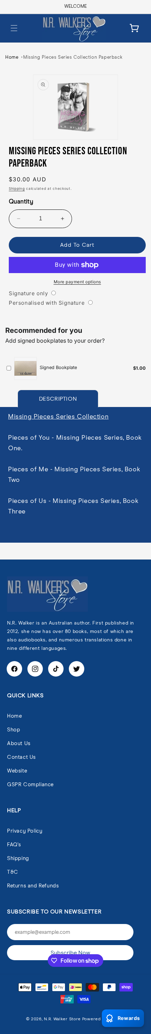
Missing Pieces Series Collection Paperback (72, 57)
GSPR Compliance (30, 784)
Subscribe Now (70, 953)
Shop (13, 729)
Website (17, 771)
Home (11, 57)
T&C (12, 872)
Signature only (28, 293)
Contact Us (21, 757)
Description (58, 399)
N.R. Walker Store (62, 1019)
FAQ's (14, 844)
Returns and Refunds (33, 885)
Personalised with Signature (47, 302)
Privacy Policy (24, 831)
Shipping (17, 188)
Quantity (21, 202)
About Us (19, 743)
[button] (14, 28)
